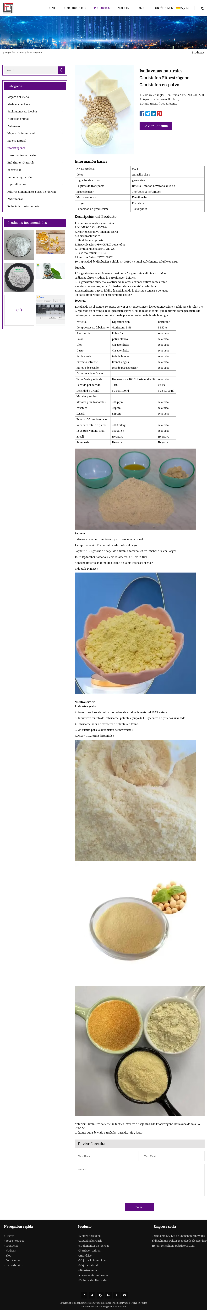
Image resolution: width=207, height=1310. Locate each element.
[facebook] (84, 1295)
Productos (102, 8)
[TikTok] (116, 1295)
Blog (141, 8)
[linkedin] (108, 1295)
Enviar (140, 1207)
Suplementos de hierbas (22, 111)
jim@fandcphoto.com (114, 1306)
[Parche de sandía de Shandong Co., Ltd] (8, 8)
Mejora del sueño (18, 97)
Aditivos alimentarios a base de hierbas (31, 191)
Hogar (50, 8)
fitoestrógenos (34, 52)
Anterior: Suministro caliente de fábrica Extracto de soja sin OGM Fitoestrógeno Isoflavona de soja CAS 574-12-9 (138, 1126)
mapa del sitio (14, 1265)
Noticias (124, 8)
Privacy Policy (139, 1302)
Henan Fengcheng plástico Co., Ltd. (173, 1245)
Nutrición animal (18, 119)
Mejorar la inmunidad (21, 133)
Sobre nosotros (74, 8)
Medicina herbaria (19, 104)
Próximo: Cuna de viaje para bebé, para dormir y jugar (109, 1132)
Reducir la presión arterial (23, 206)
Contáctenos (163, 8)
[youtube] (124, 1295)
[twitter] (92, 1295)
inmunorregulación (19, 177)
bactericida (14, 170)
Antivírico (13, 126)
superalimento (16, 184)
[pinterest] (100, 1295)
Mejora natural (16, 140)
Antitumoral (15, 199)
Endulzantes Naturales (21, 162)
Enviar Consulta (156, 126)
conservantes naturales (21, 155)
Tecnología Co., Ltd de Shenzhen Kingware (178, 1236)
